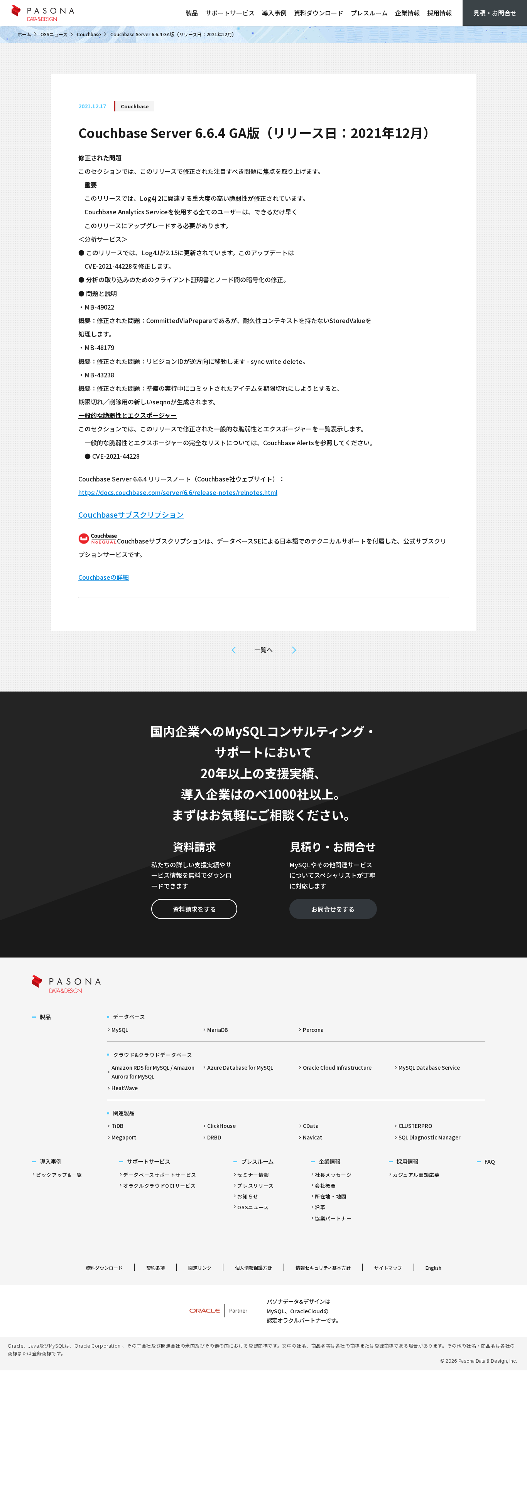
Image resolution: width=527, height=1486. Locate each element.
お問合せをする (333, 909)
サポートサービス (230, 12)
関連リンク (199, 1267)
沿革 (320, 1207)
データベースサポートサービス (159, 1174)
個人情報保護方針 (253, 1267)
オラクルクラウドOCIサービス (159, 1185)
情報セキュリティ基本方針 (323, 1267)
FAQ (490, 1161)
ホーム (24, 34)
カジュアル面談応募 (416, 1174)
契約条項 (155, 1267)
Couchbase (89, 34)
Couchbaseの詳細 (103, 577)
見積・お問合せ (495, 12)
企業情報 (407, 12)
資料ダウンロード (318, 12)
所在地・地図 (330, 1196)
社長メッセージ (333, 1174)
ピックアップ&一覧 (59, 1174)
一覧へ (263, 649)
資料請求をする (194, 909)
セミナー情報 (253, 1174)
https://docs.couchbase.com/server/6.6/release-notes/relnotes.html (177, 492)
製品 (192, 12)
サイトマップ (388, 1267)
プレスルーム (369, 12)
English (433, 1267)
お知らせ (247, 1196)
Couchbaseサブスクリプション (131, 514)
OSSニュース (54, 34)
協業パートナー (333, 1218)
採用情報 (439, 12)
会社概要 (325, 1185)
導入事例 (274, 12)
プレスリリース (255, 1185)
